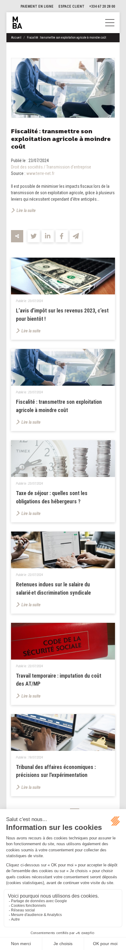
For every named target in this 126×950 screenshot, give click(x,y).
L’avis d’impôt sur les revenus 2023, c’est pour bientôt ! (62, 315)
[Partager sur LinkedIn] (48, 236)
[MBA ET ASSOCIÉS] (17, 23)
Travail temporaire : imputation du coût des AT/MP (58, 680)
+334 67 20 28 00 (102, 6)
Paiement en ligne (37, 6)
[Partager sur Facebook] (62, 236)
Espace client (71, 6)
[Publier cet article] (34, 236)
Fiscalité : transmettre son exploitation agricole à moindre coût (66, 37)
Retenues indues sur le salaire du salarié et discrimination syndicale (53, 588)
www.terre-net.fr (40, 173)
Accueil (16, 37)
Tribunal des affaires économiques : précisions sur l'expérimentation (56, 771)
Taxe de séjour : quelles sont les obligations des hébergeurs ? (51, 497)
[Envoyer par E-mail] (76, 236)
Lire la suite (26, 210)
